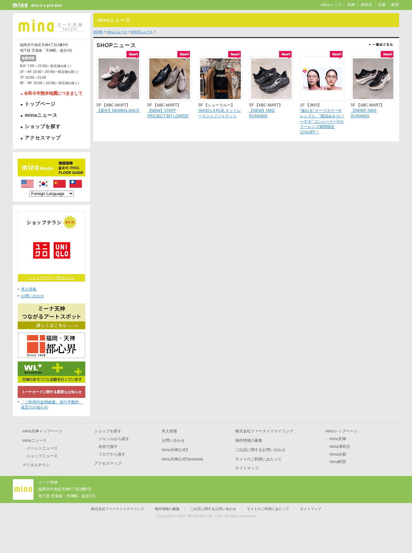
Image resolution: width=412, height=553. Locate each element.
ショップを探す (43, 126)
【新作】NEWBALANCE (118, 110)
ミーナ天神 (48, 482)
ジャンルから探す (113, 439)
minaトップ (331, 5)
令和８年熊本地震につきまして (53, 93)
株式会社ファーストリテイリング (264, 431)
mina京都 (338, 454)
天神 (351, 5)
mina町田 (338, 461)
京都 (382, 5)
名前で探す (108, 446)
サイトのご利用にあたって (258, 459)
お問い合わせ (32, 296)
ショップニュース (42, 456)
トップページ (40, 103)
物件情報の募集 (248, 440)
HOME (98, 32)
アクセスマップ (43, 137)
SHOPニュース (142, 32)
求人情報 (28, 289)
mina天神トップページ (42, 431)
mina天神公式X (175, 450)
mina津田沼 (340, 446)
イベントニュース (42, 448)
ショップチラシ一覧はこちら (52, 278)
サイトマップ (246, 468)
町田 (395, 5)
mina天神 (338, 439)
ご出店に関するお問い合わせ (260, 450)
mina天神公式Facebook (182, 459)
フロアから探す (112, 454)
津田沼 (366, 5)
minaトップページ (341, 431)
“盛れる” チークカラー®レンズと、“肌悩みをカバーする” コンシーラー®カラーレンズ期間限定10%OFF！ (322, 121)
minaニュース (41, 115)
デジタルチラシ (36, 465)
